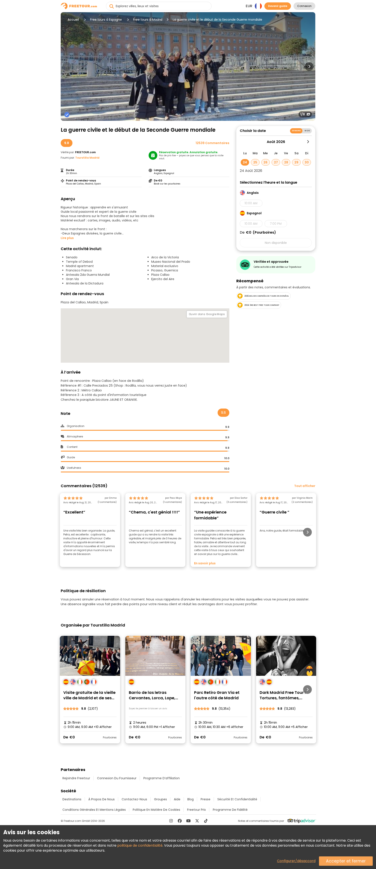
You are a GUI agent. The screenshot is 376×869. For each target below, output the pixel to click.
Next (309, 66)
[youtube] (188, 820)
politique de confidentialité (140, 845)
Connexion (304, 6)
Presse (205, 799)
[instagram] (171, 820)
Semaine (296, 131)
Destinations (71, 799)
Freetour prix (196, 810)
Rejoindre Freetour (76, 778)
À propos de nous (101, 799)
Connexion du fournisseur (116, 778)
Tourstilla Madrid (87, 158)
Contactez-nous (134, 799)
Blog (190, 799)
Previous (66, 66)
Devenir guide (277, 6)
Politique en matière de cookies (156, 810)
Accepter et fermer (346, 861)
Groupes (160, 799)
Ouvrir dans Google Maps (207, 314)
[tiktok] (205, 820)
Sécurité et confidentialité (237, 799)
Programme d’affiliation (161, 778)
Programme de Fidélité (230, 810)
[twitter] (197, 820)
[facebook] (179, 820)
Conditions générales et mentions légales (94, 810)
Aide (177, 799)
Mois (307, 131)
